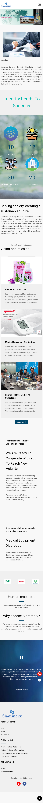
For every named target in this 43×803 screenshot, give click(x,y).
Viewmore (21, 422)
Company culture (7, 772)
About (3, 728)
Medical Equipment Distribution (20, 342)
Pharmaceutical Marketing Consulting (17, 396)
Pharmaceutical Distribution (11, 747)
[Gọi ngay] (39, 674)
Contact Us (5, 735)
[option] (7, 581)
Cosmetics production (15, 289)
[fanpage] (39, 680)
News (3, 732)
